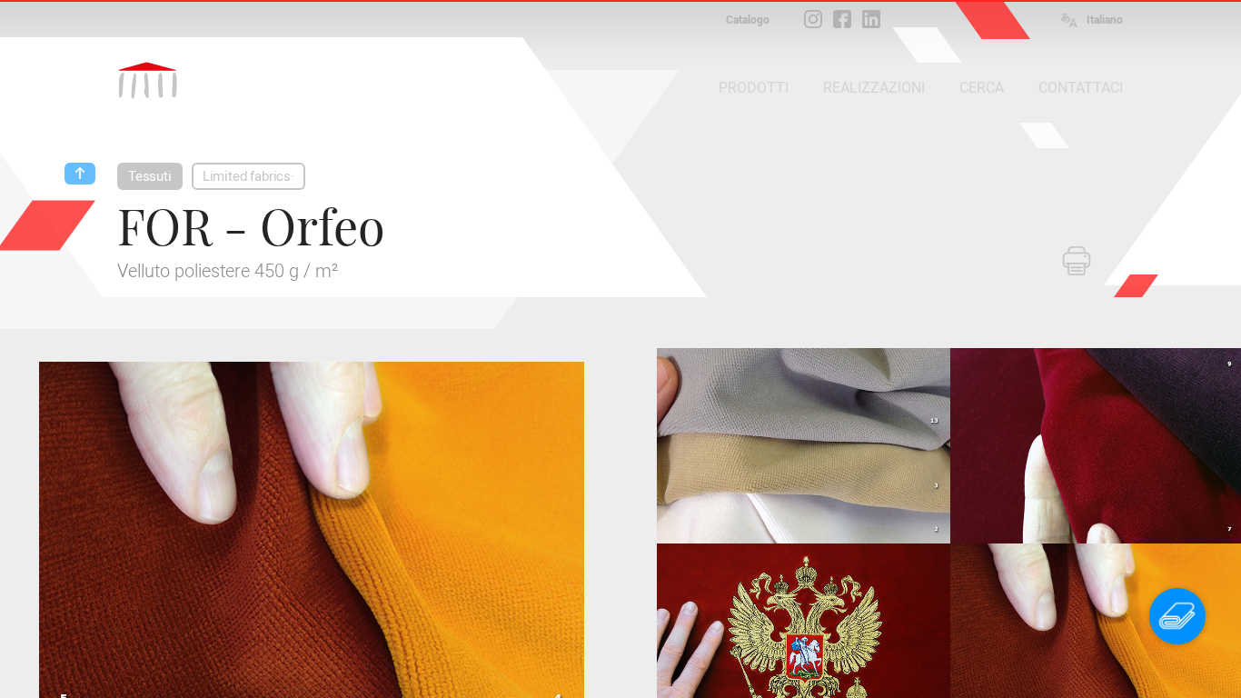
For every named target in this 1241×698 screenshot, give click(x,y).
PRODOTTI (754, 87)
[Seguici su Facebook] (842, 19)
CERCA (981, 87)
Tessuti (150, 176)
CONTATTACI (1080, 87)
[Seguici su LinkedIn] (871, 19)
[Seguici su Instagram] (813, 19)
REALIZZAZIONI (874, 87)
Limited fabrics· (248, 176)
